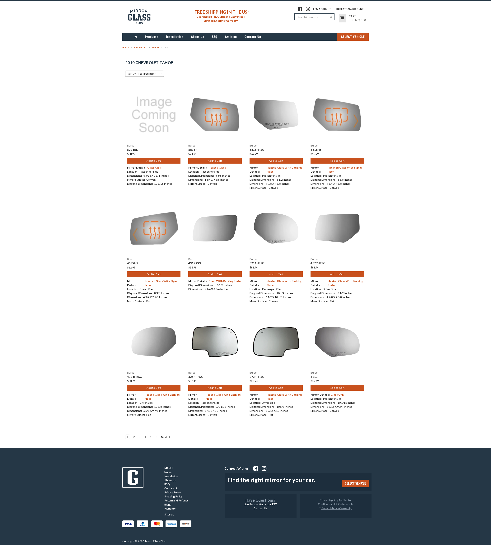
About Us (197, 37)
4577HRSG (318, 263)
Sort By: (132, 73)
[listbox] (151, 74)
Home (167, 472)
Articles (231, 37)
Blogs (167, 504)
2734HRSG (257, 376)
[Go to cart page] (342, 18)
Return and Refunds (176, 500)
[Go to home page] (135, 37)
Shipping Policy (173, 496)
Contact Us (253, 37)
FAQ (214, 37)
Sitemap (169, 514)
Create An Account (351, 8)
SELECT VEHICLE (353, 37)
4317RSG (194, 263)
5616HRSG (257, 149)
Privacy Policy (172, 492)
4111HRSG (134, 376)
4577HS (132, 263)
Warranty (169, 508)
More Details (154, 117)
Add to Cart (154, 160)
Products (151, 37)
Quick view (154, 111)
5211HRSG (257, 263)
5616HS (316, 149)
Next (164, 437)
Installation (174, 37)
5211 (314, 376)
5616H (193, 149)
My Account (322, 8)
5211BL (132, 149)
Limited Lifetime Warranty (336, 508)
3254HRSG (195, 376)
